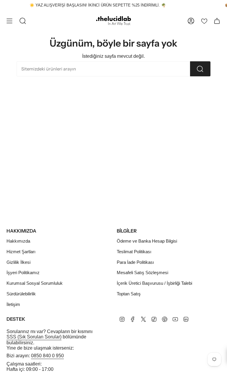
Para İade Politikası (135, 262)
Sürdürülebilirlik (21, 293)
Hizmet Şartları (21, 251)
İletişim (13, 304)
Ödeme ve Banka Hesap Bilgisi (147, 240)
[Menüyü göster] (9, 21)
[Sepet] (217, 21)
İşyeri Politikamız (23, 272)
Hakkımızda (18, 240)
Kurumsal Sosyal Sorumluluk (35, 283)
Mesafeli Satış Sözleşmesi (142, 272)
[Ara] (200, 68)
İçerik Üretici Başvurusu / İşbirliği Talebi (154, 283)
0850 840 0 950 (47, 355)
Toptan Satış (129, 293)
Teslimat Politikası (134, 251)
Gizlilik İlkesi (18, 262)
